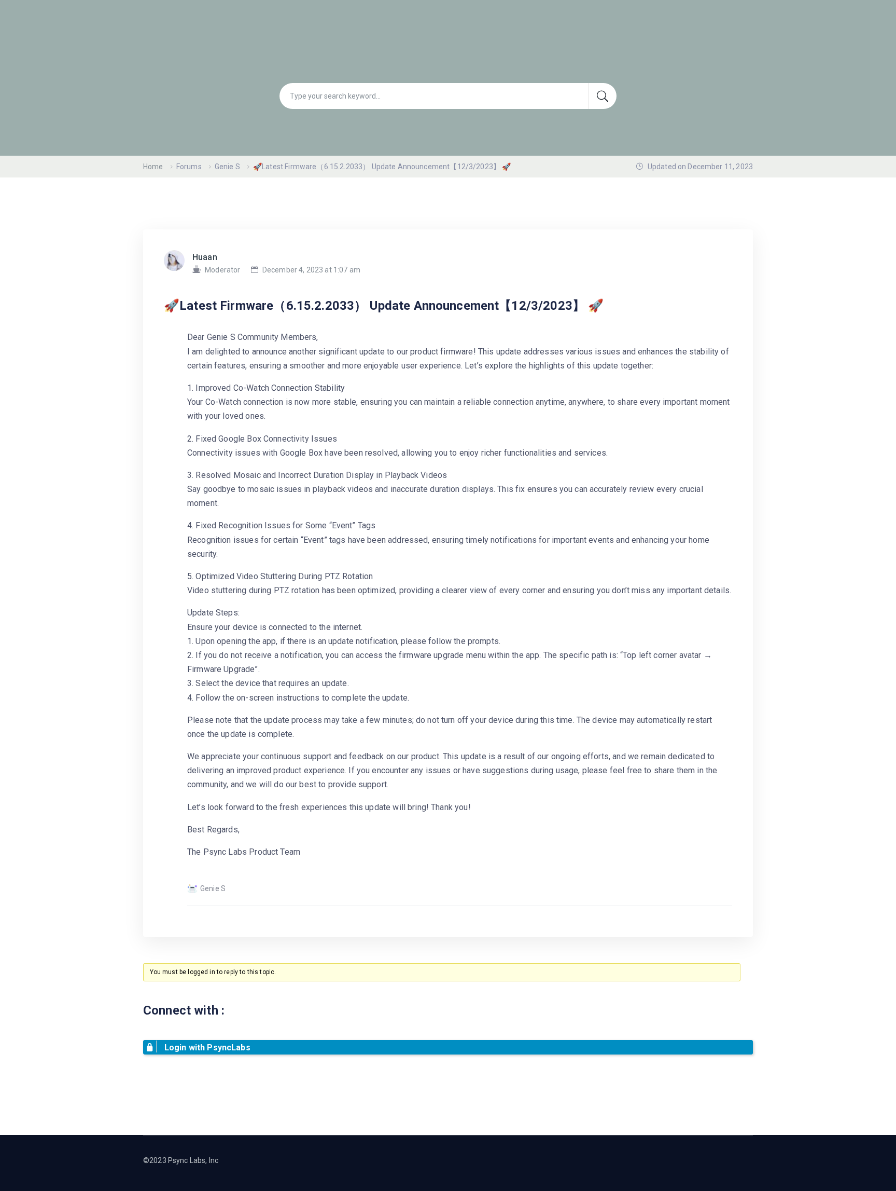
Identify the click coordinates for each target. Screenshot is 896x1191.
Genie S (227, 166)
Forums (189, 166)
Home (153, 166)
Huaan (204, 257)
